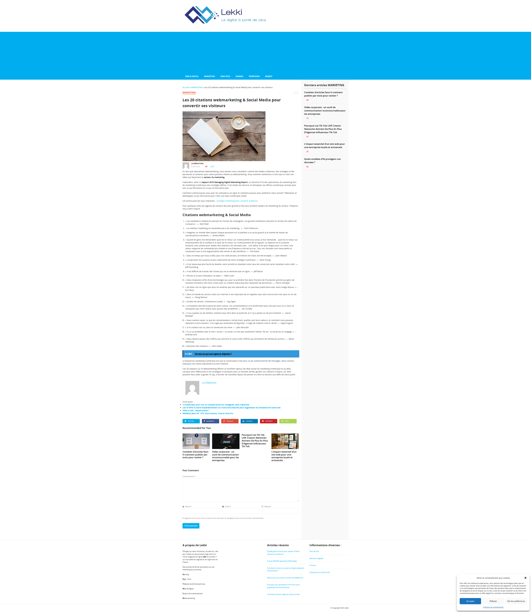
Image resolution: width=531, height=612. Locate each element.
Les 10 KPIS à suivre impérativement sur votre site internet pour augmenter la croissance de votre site (231, 407)
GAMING (239, 76)
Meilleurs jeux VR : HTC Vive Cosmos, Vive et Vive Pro (208, 413)
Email (287, 421)
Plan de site (314, 551)
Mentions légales (316, 558)
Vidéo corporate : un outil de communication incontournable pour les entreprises (325, 110)
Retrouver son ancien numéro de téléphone (285, 577)
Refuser (493, 601)
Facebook (210, 421)
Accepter (470, 601)
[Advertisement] (265, 52)
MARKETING (209, 76)
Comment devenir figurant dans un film (283, 594)
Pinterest (269, 421)
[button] (525, 577)
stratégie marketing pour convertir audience (237, 201)
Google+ (230, 421)
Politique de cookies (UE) (319, 572)
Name (188, 506)
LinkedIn (249, 421)
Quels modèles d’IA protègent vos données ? (322, 160)
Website (267, 506)
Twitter (191, 421)
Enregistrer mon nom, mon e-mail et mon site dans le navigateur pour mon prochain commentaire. (223, 518)
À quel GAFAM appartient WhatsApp (282, 561)
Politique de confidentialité (493, 607)
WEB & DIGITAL (192, 76)
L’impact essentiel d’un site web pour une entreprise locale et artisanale (324, 145)
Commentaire (189, 476)
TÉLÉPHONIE (254, 76)
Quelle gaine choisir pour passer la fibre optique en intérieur (283, 552)
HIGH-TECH (225, 76)
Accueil (186, 87)
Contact (312, 565)
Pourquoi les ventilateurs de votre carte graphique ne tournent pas (283, 586)
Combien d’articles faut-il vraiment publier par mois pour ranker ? (323, 94)
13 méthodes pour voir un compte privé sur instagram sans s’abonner (216, 404)
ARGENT (268, 76)
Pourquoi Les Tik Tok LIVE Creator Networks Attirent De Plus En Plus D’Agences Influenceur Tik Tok (323, 129)
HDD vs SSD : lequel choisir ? (196, 410)
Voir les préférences (516, 601)
